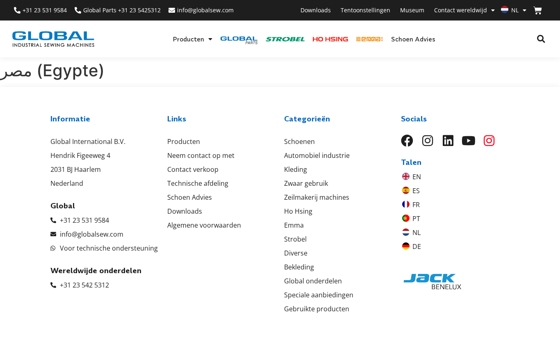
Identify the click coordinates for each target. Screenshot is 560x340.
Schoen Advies (413, 39)
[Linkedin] (448, 141)
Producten (188, 39)
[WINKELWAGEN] (538, 10)
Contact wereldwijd (460, 10)
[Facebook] (407, 141)
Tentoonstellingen (365, 10)
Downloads (315, 10)
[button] (541, 39)
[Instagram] (427, 141)
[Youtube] (468, 141)
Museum (412, 10)
